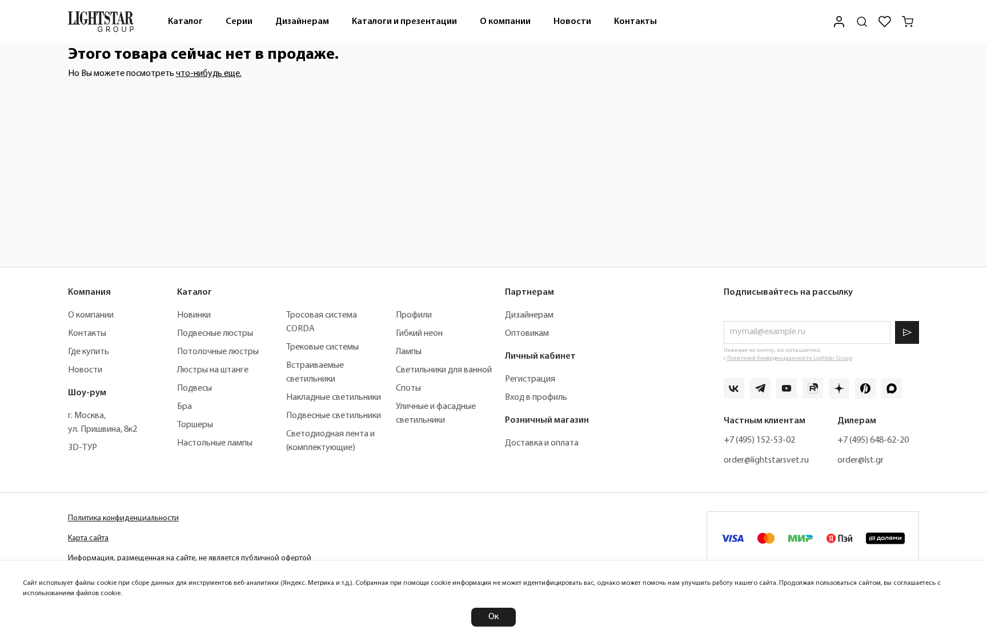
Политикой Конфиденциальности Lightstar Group (789, 358)
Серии (239, 21)
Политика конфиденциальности (123, 518)
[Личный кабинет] (839, 21)
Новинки (194, 315)
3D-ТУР (82, 447)
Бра (184, 406)
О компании (505, 21)
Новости (572, 21)
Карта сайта (88, 538)
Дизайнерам (302, 21)
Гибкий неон (419, 333)
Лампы (409, 351)
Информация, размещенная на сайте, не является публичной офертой (189, 558)
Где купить (88, 351)
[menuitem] (185, 21)
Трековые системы (322, 347)
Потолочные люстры (218, 351)
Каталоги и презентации (404, 21)
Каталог (185, 21)
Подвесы (194, 388)
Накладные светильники (333, 397)
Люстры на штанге (212, 370)
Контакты (635, 21)
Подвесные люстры (215, 333)
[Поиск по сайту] (861, 21)
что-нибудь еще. (209, 73)
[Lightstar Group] (101, 21)
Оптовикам (527, 333)
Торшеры (195, 425)
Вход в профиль (536, 397)
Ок (493, 616)
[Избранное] (884, 21)
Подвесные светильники (333, 415)
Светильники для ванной (444, 370)
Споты (408, 388)
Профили (414, 315)
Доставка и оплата (542, 443)
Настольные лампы (214, 443)
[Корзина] (907, 21)
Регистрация (530, 379)
